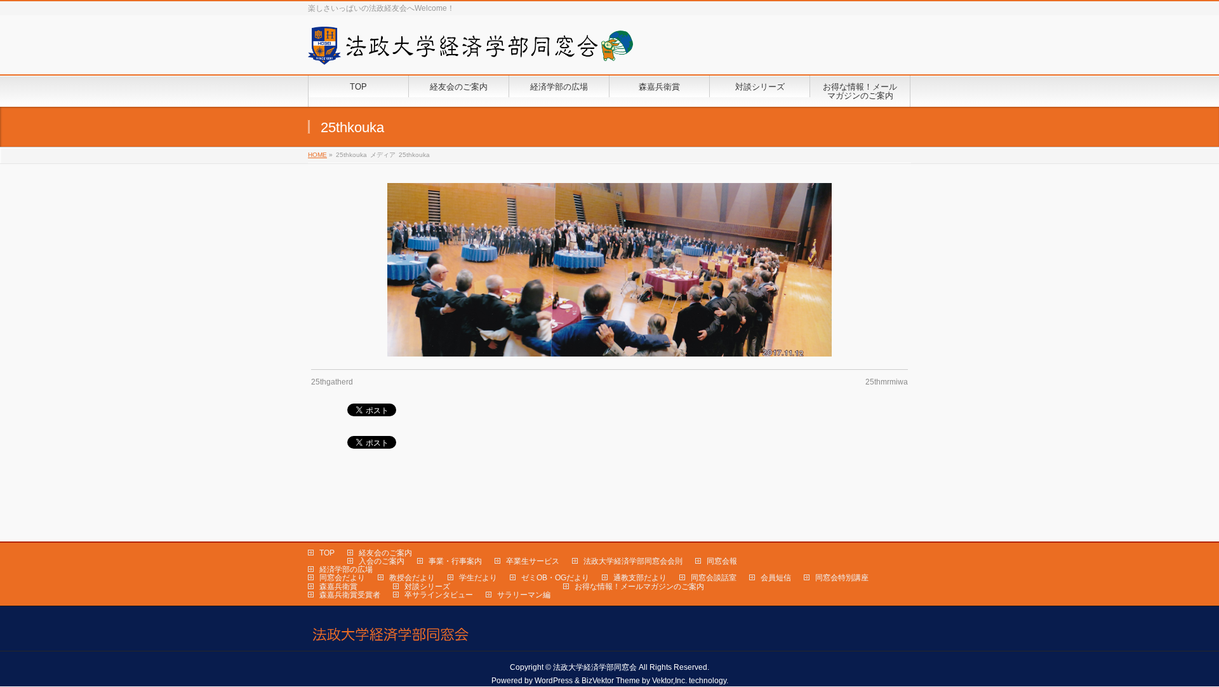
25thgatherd (332, 382)
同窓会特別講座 (842, 577)
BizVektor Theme (611, 680)
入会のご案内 (381, 561)
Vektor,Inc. (669, 680)
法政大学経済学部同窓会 (595, 667)
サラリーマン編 (523, 594)
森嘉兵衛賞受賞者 (349, 594)
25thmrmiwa (886, 382)
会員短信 (776, 577)
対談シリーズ (427, 586)
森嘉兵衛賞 (338, 586)
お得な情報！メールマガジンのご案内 (639, 586)
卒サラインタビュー (438, 594)
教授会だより (412, 577)
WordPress (554, 680)
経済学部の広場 (346, 569)
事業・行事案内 (455, 561)
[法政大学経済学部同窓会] (470, 50)
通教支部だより (640, 577)
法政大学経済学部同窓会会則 (633, 561)
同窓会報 (722, 561)
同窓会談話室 (713, 577)
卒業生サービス (532, 561)
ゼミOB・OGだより (555, 577)
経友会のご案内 (385, 552)
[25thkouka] (609, 270)
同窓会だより (342, 577)
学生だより (478, 577)
